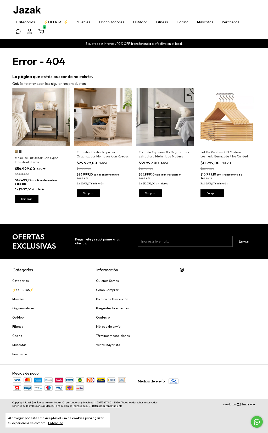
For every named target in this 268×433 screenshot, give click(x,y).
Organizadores (111, 22)
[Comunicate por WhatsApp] (257, 422)
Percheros (230, 22)
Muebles (83, 22)
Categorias (25, 22)
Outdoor (140, 22)
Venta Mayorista (108, 345)
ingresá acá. (80, 406)
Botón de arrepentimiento (107, 406)
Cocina (182, 22)
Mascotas (205, 22)
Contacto (103, 317)
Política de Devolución (112, 299)
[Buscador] (18, 32)
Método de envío (108, 326)
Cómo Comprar (107, 290)
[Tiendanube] (239, 405)
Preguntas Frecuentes (112, 308)
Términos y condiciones (113, 336)
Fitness (162, 22)
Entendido (55, 423)
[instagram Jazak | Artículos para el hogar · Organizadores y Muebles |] (182, 270)
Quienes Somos (107, 281)
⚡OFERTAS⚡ (56, 22)
